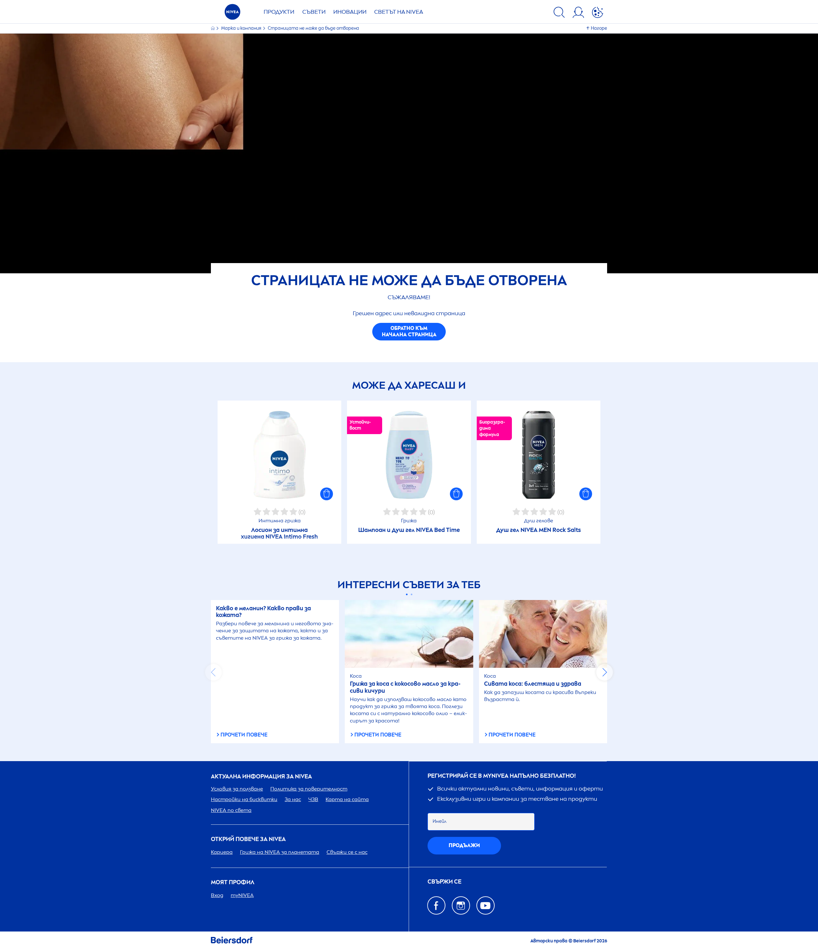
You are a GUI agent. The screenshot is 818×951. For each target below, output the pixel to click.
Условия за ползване (237, 789)
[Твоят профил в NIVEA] (578, 13)
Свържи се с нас (347, 852)
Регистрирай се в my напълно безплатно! (502, 776)
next (604, 672)
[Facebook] (436, 905)
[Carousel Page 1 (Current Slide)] (406, 594)
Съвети (314, 11)
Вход (217, 895)
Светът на (398, 11)
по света (231, 810)
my (242, 895)
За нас (293, 799)
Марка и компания (241, 28)
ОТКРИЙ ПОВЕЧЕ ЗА (248, 839)
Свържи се (444, 881)
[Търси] (559, 13)
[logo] (232, 13)
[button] (326, 493)
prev (213, 672)
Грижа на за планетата (279, 852)
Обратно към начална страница (409, 331)
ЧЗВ (313, 799)
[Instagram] (461, 905)
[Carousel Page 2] (411, 594)
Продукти (279, 11)
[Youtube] (485, 905)
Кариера (222, 852)
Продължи (464, 845)
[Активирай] (597, 13)
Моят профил (232, 882)
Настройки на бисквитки (244, 799)
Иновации (350, 11)
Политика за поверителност (308, 789)
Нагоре (599, 28)
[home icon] (213, 28)
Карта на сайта (347, 799)
